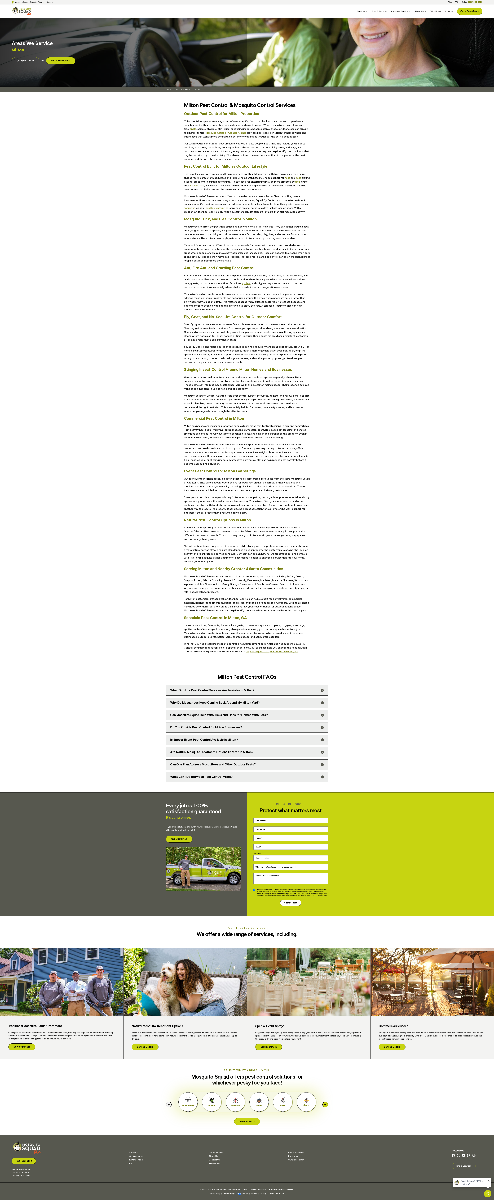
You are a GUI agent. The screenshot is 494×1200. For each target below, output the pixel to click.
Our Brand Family (296, 1160)
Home (168, 89)
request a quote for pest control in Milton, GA (272, 651)
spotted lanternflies (217, 208)
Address (257, 853)
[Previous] (169, 1104)
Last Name (260, 829)
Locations (293, 1156)
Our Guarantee (179, 839)
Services (361, 11)
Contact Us (214, 1160)
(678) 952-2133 (475, 2)
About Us (419, 11)
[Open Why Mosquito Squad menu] (451, 11)
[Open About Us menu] (425, 11)
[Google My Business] (473, 1156)
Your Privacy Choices (249, 1193)
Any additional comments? (267, 876)
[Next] (325, 1104)
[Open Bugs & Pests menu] (385, 11)
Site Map (263, 1193)
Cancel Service (216, 1153)
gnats (193, 129)
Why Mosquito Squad (440, 11)
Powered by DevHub (276, 1193)
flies (297, 182)
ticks (298, 178)
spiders (246, 283)
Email (257, 847)
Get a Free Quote (469, 11)
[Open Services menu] (366, 11)
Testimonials (214, 1163)
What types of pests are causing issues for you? (276, 867)
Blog (450, 2)
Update (50, 2)
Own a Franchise (296, 1153)
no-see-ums (197, 185)
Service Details (22, 1047)
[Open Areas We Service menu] (409, 11)
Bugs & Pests (378, 11)
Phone (258, 838)
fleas (287, 178)
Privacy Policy (322, 895)
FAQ (456, 2)
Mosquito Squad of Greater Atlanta (29, 2)
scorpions (189, 208)
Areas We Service (399, 11)
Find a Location (463, 1166)
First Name (260, 821)
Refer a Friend (136, 1160)
